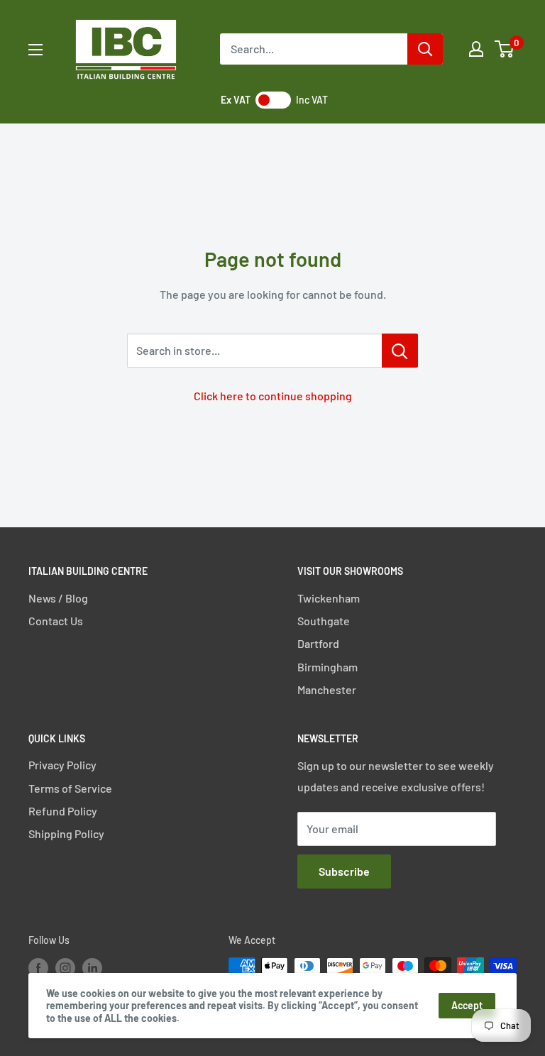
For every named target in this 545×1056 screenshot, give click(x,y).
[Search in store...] (400, 351)
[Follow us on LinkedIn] (92, 967)
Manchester (326, 689)
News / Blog (58, 598)
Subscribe (344, 871)
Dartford (318, 643)
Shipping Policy (66, 833)
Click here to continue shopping (273, 395)
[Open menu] (35, 49)
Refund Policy (62, 811)
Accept (467, 1005)
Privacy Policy (62, 764)
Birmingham (327, 666)
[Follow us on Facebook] (38, 967)
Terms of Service (70, 788)
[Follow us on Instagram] (65, 967)
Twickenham (328, 598)
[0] (505, 48)
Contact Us (55, 620)
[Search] (425, 49)
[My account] (476, 49)
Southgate (323, 620)
